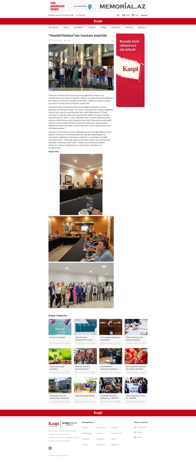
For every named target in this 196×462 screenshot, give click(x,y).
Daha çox (141, 27)
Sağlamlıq (115, 445)
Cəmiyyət (91, 27)
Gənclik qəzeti (116, 433)
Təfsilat (103, 27)
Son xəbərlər (53, 27)
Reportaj (114, 428)
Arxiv (127, 15)
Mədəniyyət (115, 27)
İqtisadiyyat (78, 27)
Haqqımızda (142, 427)
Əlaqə (139, 432)
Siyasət (66, 27)
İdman (99, 433)
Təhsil (113, 439)
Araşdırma (101, 445)
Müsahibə (129, 27)
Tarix (137, 15)
